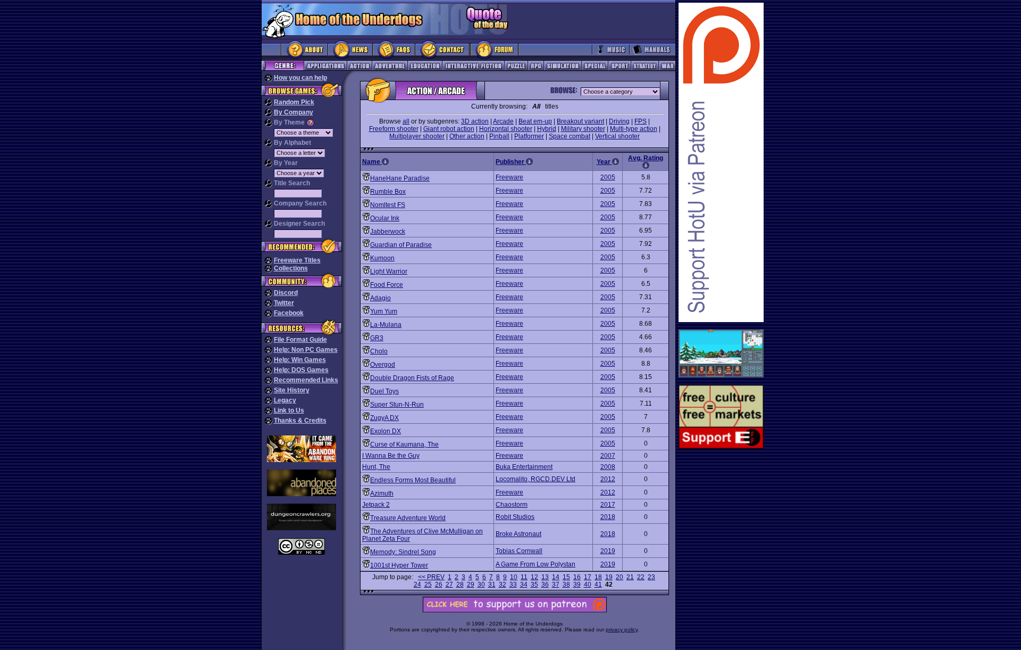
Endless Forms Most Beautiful (413, 480)
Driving (619, 121)
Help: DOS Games (301, 370)
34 (524, 584)
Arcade (503, 121)
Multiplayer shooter (417, 136)
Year (604, 162)
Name (372, 162)
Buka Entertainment (524, 467)
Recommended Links (306, 380)
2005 (607, 177)
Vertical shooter (617, 136)
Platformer (529, 136)
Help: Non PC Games (306, 349)
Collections (291, 268)
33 (513, 584)
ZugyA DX (384, 418)
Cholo (379, 351)
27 (449, 584)
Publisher (511, 162)
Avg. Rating (645, 158)
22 (641, 577)
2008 (607, 467)
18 (598, 577)
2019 (607, 551)
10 (513, 577)
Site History (291, 390)
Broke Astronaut (518, 534)
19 (609, 577)
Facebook (289, 313)
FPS (640, 121)
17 (587, 577)
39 (577, 584)
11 (524, 577)
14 (555, 577)
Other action (466, 136)
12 (534, 577)
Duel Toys (384, 391)
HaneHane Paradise (400, 178)
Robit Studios (515, 517)
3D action (475, 121)
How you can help (300, 77)
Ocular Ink (384, 218)
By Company (293, 112)
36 (545, 584)
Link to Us (289, 410)
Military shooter (583, 129)
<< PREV (431, 577)
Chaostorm (512, 504)
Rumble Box (388, 191)
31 (492, 584)
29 (470, 584)
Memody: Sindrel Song (403, 552)
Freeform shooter (394, 129)
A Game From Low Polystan (535, 564)
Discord (286, 293)
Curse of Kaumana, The (404, 444)
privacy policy (622, 629)
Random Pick (294, 102)
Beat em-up (535, 121)
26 (438, 584)
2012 (607, 479)
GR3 (376, 338)
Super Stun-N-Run (397, 404)
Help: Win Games (300, 360)
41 (598, 584)
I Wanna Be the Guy (391, 455)
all (406, 121)
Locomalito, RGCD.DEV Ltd (535, 479)
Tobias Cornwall (519, 551)
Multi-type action (633, 129)
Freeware (509, 177)
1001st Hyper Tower (399, 565)
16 (577, 577)
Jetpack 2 (376, 504)
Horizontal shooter (505, 129)
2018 (607, 517)
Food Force (386, 285)
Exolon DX (385, 431)
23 (651, 577)
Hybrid (546, 129)
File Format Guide (300, 339)
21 (630, 577)
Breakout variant (580, 121)
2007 (607, 455)
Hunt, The (376, 467)
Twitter (284, 303)
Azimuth (382, 493)
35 (534, 584)
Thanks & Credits (300, 420)
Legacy (285, 400)
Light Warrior (388, 271)
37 (555, 584)
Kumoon (382, 258)
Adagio (380, 298)
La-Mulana (385, 324)
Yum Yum (383, 311)
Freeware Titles (297, 260)
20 (619, 577)
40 (587, 584)
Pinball (499, 136)
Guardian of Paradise (401, 245)
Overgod (382, 364)
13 (545, 577)
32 (502, 584)
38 (566, 584)
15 (566, 577)
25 (428, 584)
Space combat (569, 136)
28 (460, 584)
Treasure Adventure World (408, 518)
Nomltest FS (387, 205)
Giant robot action (448, 129)
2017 (607, 504)
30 (481, 584)
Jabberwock (387, 231)
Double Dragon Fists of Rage (412, 378)
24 (417, 584)
